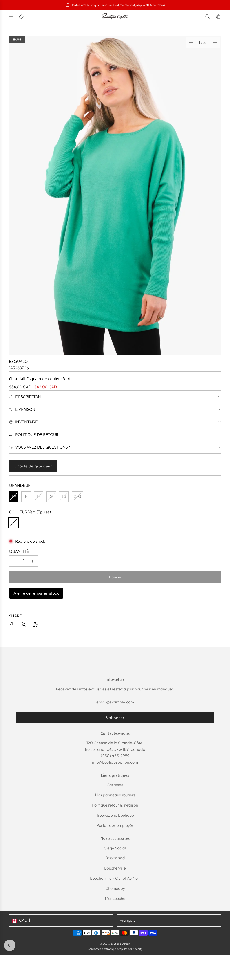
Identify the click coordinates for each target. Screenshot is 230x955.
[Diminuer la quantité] (14, 561)
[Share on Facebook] (11, 625)
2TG (77, 496)
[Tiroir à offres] (21, 16)
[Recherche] (207, 16)
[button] (191, 42)
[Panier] (218, 16)
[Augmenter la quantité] (32, 561)
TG (63, 496)
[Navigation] (10, 16)
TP (13, 496)
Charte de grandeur (33, 466)
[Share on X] (23, 625)
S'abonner (115, 717)
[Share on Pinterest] (35, 625)
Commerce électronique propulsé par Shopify (115, 949)
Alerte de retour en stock (36, 593)
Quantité (19, 551)
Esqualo (18, 361)
